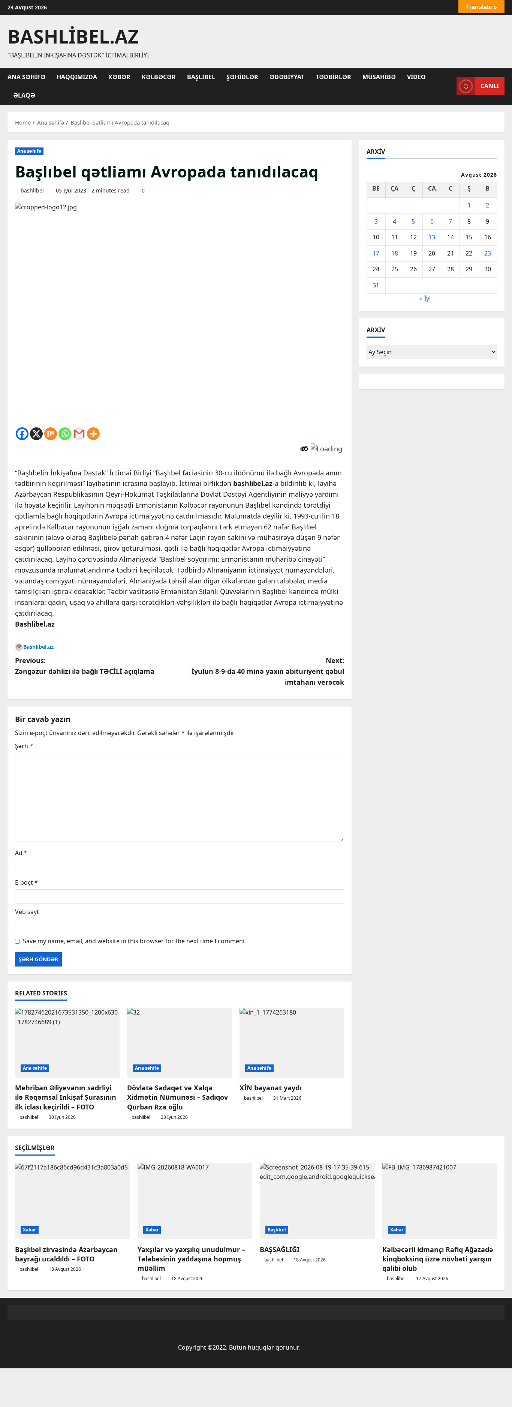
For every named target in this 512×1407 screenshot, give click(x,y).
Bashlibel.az (73, 36)
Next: (268, 671)
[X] (36, 433)
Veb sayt (27, 912)
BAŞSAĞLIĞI (279, 1249)
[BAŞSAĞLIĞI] (317, 1201)
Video (416, 77)
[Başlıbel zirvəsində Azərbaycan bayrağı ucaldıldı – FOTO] (72, 1201)
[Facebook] (22, 433)
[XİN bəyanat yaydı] (292, 1043)
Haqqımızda (77, 77)
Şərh (24, 746)
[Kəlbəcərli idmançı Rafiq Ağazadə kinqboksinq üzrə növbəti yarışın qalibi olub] (439, 1201)
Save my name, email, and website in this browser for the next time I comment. (135, 941)
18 (394, 253)
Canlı (490, 86)
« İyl (425, 298)
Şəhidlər (242, 77)
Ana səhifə (26, 77)
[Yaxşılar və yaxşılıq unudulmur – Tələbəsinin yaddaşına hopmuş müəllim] (195, 1201)
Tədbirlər (333, 77)
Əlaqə (24, 95)
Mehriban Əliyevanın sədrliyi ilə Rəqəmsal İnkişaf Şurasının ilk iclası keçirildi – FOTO (65, 1097)
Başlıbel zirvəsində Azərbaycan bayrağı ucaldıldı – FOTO (66, 1254)
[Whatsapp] (64, 433)
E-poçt (26, 882)
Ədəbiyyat (286, 77)
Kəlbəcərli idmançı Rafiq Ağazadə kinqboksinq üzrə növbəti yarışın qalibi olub (437, 1259)
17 (376, 253)
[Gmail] (79, 433)
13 (431, 237)
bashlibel (32, 190)
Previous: (84, 666)
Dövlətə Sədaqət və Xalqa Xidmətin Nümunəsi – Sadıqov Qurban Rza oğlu (177, 1097)
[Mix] (50, 433)
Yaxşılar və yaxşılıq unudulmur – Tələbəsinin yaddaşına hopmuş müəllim (191, 1259)
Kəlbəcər (159, 77)
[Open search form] (448, 86)
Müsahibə (379, 77)
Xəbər (119, 77)
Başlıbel (201, 77)
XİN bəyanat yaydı (270, 1087)
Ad (21, 853)
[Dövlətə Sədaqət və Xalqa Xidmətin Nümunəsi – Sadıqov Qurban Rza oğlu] (179, 1043)
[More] (93, 433)
